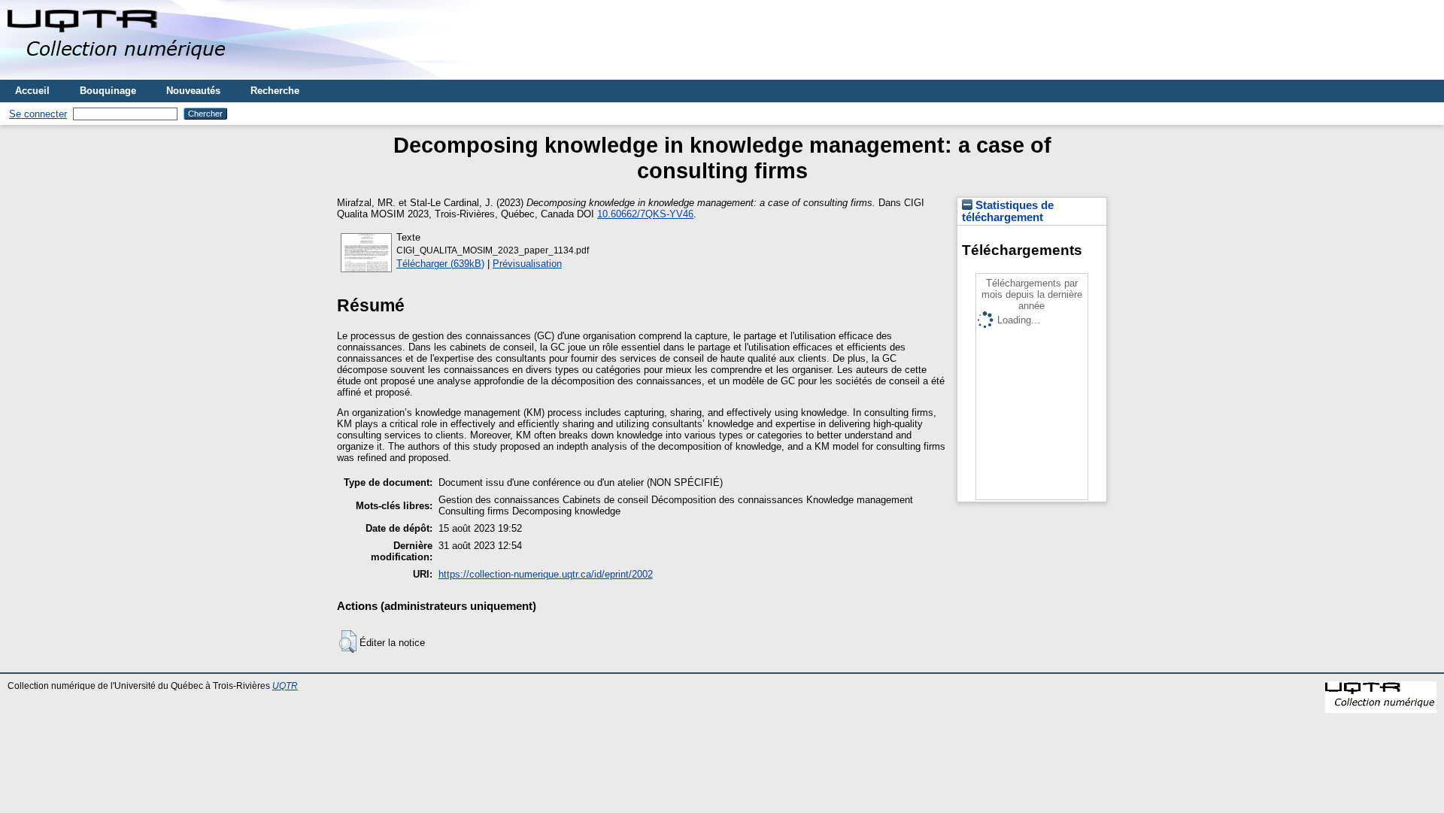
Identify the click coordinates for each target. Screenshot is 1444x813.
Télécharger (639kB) (440, 263)
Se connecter (38, 114)
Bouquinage (108, 90)
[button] (347, 641)
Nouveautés (193, 90)
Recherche (274, 90)
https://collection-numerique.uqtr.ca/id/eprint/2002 (545, 574)
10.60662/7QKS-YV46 (645, 214)
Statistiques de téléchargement (1008, 211)
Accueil (32, 90)
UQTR (285, 685)
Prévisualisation (527, 263)
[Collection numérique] (118, 74)
